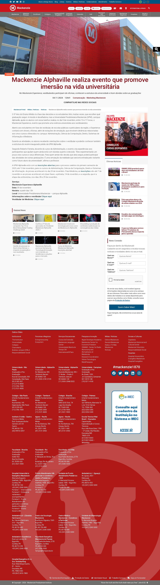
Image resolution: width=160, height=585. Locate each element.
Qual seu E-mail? (110, 264)
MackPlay (79, 8)
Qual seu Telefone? (111, 271)
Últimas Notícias (113, 161)
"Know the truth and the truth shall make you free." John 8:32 (124, 583)
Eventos (9, 74)
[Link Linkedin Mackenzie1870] (20, 2)
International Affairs (138, 8)
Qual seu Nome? (110, 257)
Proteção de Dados (122, 300)
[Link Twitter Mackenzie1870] (13, 2)
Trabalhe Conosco (118, 578)
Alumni (71, 8)
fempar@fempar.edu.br (44, 551)
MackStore (96, 8)
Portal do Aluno (106, 8)
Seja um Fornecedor (138, 578)
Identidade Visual (100, 578)
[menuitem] (46, 2)
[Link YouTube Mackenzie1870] (17, 2)
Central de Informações (61, 578)
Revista (87, 8)
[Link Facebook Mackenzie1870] (10, 2)
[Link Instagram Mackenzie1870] (23, 2)
